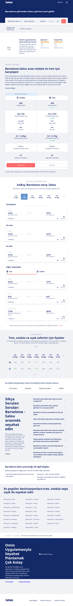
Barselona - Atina (31, 511)
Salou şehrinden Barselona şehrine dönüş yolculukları (20, 475)
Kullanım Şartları (45, 600)
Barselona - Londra (32, 499)
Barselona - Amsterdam (12, 507)
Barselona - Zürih (53, 523)
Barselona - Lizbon (32, 523)
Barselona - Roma (31, 503)
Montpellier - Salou (32, 527)
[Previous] (9, 355)
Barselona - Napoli (32, 515)
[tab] (21, 271)
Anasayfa (8, 536)
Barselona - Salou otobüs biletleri (48, 474)
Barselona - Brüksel (10, 519)
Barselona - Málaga (10, 527)
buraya (60, 326)
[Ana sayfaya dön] (8, 2)
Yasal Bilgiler (33, 600)
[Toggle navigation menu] (67, 2)
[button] (43, 21)
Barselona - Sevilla (53, 511)
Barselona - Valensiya (11, 523)
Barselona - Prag (31, 507)
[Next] (64, 196)
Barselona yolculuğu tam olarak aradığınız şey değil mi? (51, 478)
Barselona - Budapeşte (11, 515)
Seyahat (16, 536)
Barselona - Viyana (10, 511)
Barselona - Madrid (53, 499)
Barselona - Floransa (32, 519)
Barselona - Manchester (55, 519)
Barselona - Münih (53, 507)
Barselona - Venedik (54, 515)
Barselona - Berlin (53, 503)
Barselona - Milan (9, 503)
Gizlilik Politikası (59, 600)
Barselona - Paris (9, 499)
